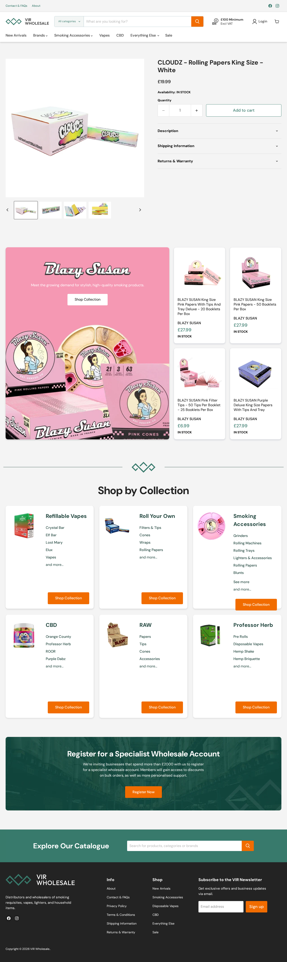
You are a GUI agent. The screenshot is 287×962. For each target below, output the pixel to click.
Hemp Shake (243, 651)
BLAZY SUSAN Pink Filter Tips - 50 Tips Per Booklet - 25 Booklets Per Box (199, 405)
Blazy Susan (189, 323)
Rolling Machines (247, 543)
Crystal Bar (55, 527)
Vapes (104, 35)
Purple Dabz (55, 658)
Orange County (58, 636)
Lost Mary (54, 542)
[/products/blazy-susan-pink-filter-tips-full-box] (200, 374)
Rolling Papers (151, 549)
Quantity (164, 100)
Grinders (240, 535)
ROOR (51, 651)
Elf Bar (51, 535)
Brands (39, 35)
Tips (142, 644)
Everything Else (143, 35)
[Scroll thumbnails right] (139, 209)
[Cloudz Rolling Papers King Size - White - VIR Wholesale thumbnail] (25, 210)
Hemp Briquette (246, 658)
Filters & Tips (150, 527)
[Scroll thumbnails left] (8, 209)
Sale (168, 35)
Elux (49, 549)
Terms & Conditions (121, 915)
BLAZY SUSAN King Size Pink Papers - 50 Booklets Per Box (255, 304)
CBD (120, 35)
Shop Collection (68, 598)
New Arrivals (16, 35)
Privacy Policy (117, 906)
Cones (144, 535)
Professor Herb (58, 644)
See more (241, 582)
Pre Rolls (240, 636)
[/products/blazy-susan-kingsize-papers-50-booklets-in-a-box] (256, 273)
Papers (145, 636)
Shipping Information (122, 923)
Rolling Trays (243, 550)
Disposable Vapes (248, 644)
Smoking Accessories (72, 35)
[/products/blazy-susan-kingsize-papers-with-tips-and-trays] (200, 273)
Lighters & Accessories (252, 558)
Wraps (144, 542)
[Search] (197, 21)
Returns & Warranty (121, 932)
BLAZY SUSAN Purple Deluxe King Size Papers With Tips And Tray (253, 405)
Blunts (238, 572)
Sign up (256, 906)
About (36, 6)
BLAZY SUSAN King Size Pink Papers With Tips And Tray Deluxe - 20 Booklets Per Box (199, 306)
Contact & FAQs (16, 6)
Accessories (149, 658)
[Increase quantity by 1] (196, 110)
